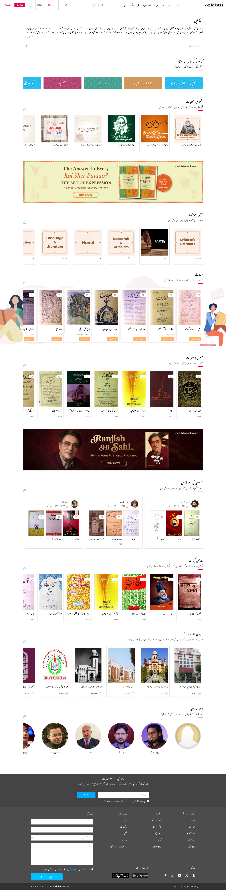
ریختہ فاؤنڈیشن (156, 820)
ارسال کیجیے (43, 877)
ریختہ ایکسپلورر (156, 846)
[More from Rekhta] (31, 5)
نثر (138, 5)
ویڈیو (156, 5)
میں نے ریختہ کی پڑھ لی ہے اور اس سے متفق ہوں (122, 801)
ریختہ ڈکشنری (190, 833)
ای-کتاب (147, 5)
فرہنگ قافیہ (123, 827)
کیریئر (159, 840)
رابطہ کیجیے (158, 833)
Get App (19, 5)
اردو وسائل (123, 840)
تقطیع (125, 833)
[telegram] (165, 875)
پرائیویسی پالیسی (129, 801)
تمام (24, 108)
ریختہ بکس (191, 846)
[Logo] (214, 5)
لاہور (48, 506)
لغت (163, 5)
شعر (170, 5)
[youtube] (179, 875)
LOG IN (40, 5)
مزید (125, 5)
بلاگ (132, 5)
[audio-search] (66, 5)
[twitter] (186, 875)
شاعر (177, 5)
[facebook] (193, 875)
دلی (169, 506)
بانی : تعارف (157, 827)
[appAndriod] (140, 875)
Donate (8, 5)
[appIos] (120, 875)
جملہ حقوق (176, 887)
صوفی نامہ (192, 827)
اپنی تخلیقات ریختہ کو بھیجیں (118, 846)
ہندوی (193, 820)
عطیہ (125, 820)
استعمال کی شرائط (184, 887)
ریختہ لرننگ (191, 840)
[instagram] (172, 875)
